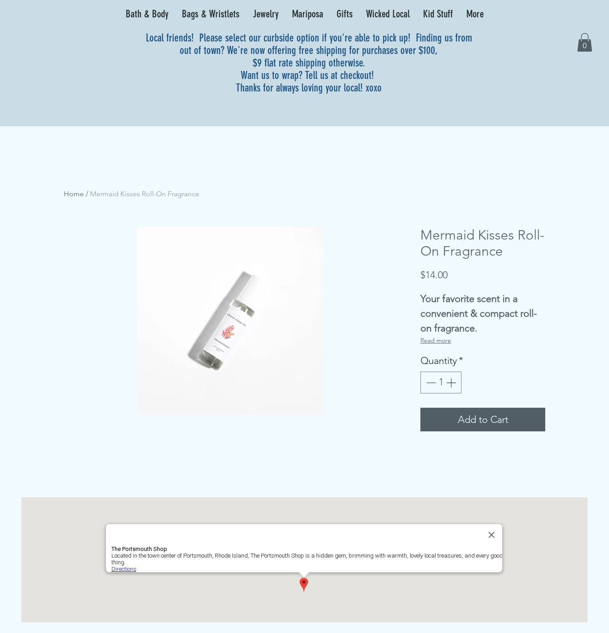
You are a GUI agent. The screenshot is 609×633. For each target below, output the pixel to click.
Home (74, 194)
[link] (585, 42)
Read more (435, 340)
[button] (147, 14)
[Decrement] (430, 382)
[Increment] (452, 382)
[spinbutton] (441, 382)
